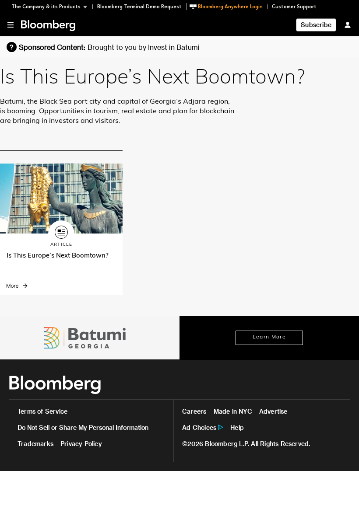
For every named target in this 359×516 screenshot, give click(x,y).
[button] (51, 6)
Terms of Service (42, 411)
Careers (194, 411)
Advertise (273, 411)
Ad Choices (199, 427)
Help (237, 427)
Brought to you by (144, 47)
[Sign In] (347, 24)
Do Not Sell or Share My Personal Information (83, 427)
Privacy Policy (81, 443)
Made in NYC (233, 411)
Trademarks (35, 443)
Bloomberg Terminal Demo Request (139, 6)
